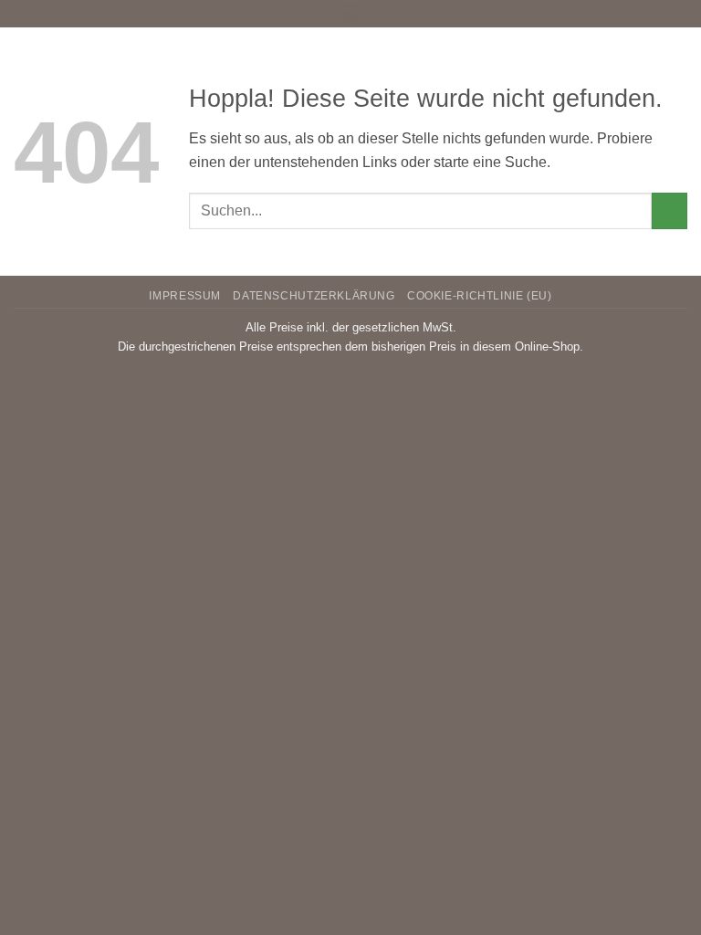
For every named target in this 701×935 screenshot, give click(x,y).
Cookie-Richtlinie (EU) (479, 295)
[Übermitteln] (669, 210)
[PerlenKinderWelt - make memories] (350, 13)
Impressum (185, 295)
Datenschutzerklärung (313, 295)
